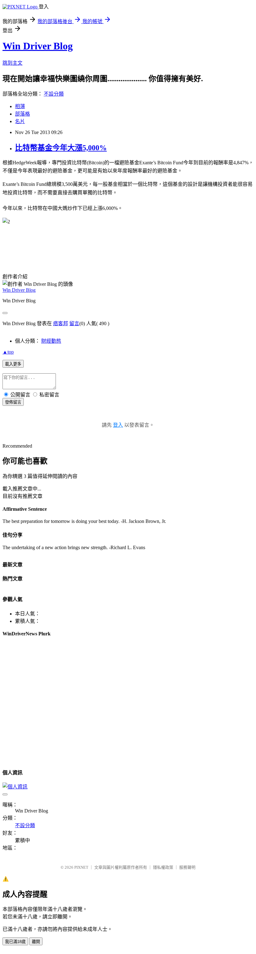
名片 (20, 121)
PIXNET (81, 867)
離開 (36, 941)
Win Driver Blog (37, 46)
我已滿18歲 (15, 941)
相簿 (20, 106)
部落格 (22, 114)
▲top (8, 352)
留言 (74, 323)
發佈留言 (13, 402)
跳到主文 (12, 63)
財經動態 (51, 341)
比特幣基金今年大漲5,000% (61, 148)
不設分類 (54, 94)
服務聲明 (187, 867)
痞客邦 (60, 323)
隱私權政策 (163, 867)
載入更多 (13, 364)
